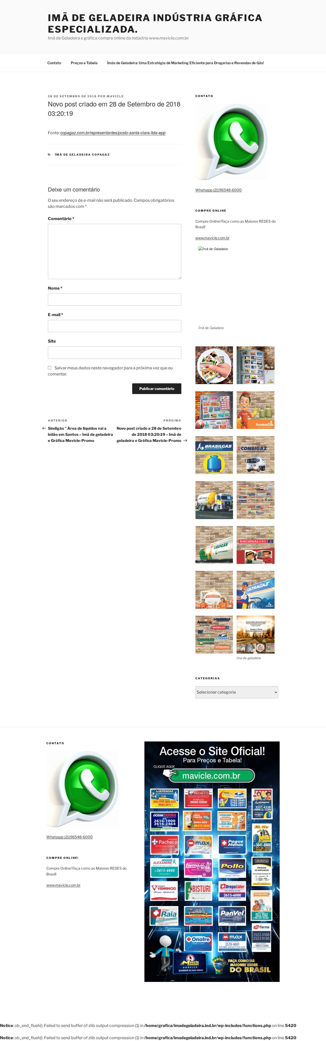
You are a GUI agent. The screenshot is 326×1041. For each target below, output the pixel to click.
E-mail (55, 314)
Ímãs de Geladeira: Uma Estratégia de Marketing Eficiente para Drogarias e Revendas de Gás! (185, 63)
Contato (54, 63)
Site (52, 341)
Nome (55, 288)
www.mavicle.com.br (212, 238)
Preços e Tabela (84, 63)
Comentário (61, 218)
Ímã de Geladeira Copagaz (82, 154)
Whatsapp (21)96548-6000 (218, 190)
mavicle (115, 96)
